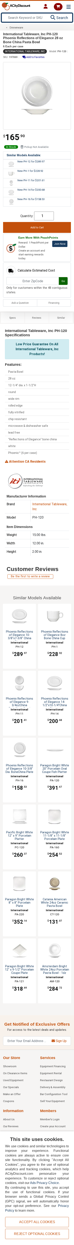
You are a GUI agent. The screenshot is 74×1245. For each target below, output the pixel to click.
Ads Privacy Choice (44, 1183)
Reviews (36, 317)
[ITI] (25, 481)
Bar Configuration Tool (53, 1094)
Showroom (9, 1066)
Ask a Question (20, 302)
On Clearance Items (15, 1073)
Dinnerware (16, 27)
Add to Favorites (35, 57)
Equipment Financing (53, 1066)
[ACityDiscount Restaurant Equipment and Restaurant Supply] (16, 6)
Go (63, 281)
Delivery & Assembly (52, 1087)
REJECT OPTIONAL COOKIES (37, 1234)
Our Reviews (10, 1126)
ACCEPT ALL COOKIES (37, 1222)
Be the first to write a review (30, 576)
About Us (9, 1119)
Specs (12, 317)
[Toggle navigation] (68, 7)
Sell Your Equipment (52, 1101)
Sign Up (61, 1041)
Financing (54, 302)
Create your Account (53, 1126)
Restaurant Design (51, 1080)
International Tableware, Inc (25, 51)
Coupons (8, 1101)
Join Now (60, 243)
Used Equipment (13, 1080)
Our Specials (11, 1087)
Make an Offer (12, 1094)
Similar (61, 317)
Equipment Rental (51, 1073)
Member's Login (50, 1119)
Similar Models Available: (24, 155)
